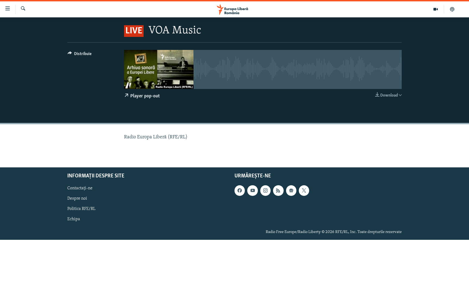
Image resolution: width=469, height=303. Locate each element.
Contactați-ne (80, 188)
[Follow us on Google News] (291, 190)
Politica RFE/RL (81, 209)
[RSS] (278, 190)
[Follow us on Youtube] (252, 190)
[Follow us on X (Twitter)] (304, 190)
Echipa (73, 219)
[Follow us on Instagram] (265, 190)
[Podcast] (452, 9)
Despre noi (77, 198)
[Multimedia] (435, 9)
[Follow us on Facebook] (239, 190)
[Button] (79, 55)
